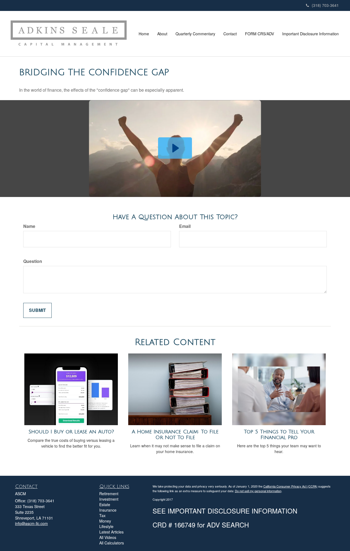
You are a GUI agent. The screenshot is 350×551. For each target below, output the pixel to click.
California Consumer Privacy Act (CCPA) (290, 486)
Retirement (108, 493)
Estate (104, 504)
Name (29, 226)
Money (105, 521)
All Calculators (111, 543)
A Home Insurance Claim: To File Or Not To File (175, 434)
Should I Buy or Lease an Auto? (71, 431)
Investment (108, 499)
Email (185, 226)
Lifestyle (106, 526)
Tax (102, 515)
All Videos (107, 537)
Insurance (107, 510)
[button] (162, 33)
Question (32, 261)
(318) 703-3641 (325, 5)
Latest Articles (111, 532)
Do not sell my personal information (258, 491)
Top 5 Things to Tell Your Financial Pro (279, 434)
